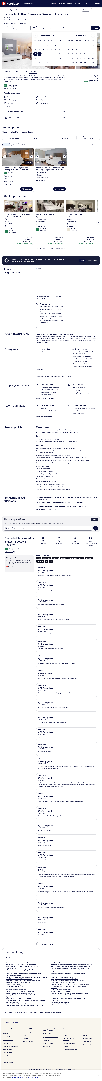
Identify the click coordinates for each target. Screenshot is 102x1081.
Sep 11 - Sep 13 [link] (88, 139)
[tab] (9, 957)
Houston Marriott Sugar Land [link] (16, 1004)
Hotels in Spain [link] (7, 1052)
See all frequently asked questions (48, 509)
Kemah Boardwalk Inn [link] (58, 963)
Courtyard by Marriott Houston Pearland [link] (64, 979)
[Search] (95, 528)
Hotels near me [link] (87, 1038)
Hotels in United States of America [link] (11, 1032)
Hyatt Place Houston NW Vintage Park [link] (63, 982)
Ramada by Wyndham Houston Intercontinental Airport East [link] (26, 977)
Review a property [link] (28, 1041)
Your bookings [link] (27, 1032)
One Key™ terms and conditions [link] (69, 1039)
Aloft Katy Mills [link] (11, 968)
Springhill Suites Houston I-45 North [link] (18, 998)
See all (6, 107)
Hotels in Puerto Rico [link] (9, 1059)
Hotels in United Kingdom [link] (10, 1046)
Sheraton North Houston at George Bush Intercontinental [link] (70, 966)
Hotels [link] (5, 1012)
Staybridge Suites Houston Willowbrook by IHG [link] (22, 966)
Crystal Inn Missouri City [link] (59, 1004)
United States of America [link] (15, 1012)
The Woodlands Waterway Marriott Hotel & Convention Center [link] (69, 971)
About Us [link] (85, 1032)
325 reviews (9, 552)
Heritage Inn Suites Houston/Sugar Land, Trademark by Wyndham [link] (24, 996)
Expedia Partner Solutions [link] (50, 1037)
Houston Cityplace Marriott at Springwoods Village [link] (23, 981)
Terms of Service (33, 1077)
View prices (26, 189)
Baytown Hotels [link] (33, 1012)
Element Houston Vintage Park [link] (61, 991)
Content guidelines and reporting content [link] (70, 1050)
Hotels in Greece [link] (8, 1062)
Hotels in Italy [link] (7, 1043)
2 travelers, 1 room (72, 29)
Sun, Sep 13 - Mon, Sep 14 (45, 29)
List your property (65, 3)
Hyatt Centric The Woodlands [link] (61, 989)
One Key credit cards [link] (89, 1044)
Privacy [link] (65, 1035)
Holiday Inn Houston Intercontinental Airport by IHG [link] (68, 998)
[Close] (99, 1075)
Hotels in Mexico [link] (8, 1036)
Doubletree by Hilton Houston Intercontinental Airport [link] (25, 1006)
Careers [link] (85, 1035)
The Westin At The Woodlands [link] (16, 989)
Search (95, 28)
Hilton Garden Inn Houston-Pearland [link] (18, 982)
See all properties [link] (13, 10)
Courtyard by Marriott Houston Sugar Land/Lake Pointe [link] (69, 993)
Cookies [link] (65, 1046)
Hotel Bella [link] (54, 1000)
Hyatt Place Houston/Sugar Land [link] (62, 977)
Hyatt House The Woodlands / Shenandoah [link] (20, 991)
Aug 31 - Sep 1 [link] (38, 139)
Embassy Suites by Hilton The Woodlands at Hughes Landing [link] (26, 1000)
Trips (85, 3)
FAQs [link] (24, 1035)
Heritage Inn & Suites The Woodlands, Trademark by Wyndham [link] (68, 987)
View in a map (41, 298)
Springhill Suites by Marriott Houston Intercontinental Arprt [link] (71, 964)
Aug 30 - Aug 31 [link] (14, 139)
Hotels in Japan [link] (7, 1056)
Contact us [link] (26, 1038)
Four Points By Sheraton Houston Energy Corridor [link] (67, 981)
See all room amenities (44, 416)
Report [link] (11, 569)
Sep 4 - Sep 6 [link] (63, 139)
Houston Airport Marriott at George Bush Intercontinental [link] (71, 995)
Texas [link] (25, 1012)
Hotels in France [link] (7, 1049)
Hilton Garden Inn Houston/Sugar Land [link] (19, 970)
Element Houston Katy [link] (13, 984)
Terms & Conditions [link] (68, 1032)
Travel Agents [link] (47, 1046)
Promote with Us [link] (48, 1043)
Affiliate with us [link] (47, 1034)
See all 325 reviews (10, 88)
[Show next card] (98, 222)
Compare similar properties (52, 248)
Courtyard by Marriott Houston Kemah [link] (19, 993)
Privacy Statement (18, 1077)
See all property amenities (45, 398)
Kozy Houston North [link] (13, 1002)
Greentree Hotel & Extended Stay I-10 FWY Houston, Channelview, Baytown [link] (23, 974)
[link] (94, 9)
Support (77, 3)
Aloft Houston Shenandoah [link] (60, 1002)
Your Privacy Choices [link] (69, 1043)
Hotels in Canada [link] (8, 1040)
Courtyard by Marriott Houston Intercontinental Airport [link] (70, 984)
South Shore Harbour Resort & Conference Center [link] (68, 973)
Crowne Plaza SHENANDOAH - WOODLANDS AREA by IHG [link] (70, 968)
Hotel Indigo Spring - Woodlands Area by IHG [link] (21, 964)
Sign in (97, 3)
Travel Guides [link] (87, 1041)
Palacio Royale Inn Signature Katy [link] (17, 963)
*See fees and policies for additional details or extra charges (53, 376)
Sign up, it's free (92, 260)
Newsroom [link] (46, 1040)
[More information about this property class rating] (10, 17)
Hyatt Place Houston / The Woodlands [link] (19, 979)
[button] (44, 45)
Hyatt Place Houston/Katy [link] (15, 986)
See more (39, 328)
